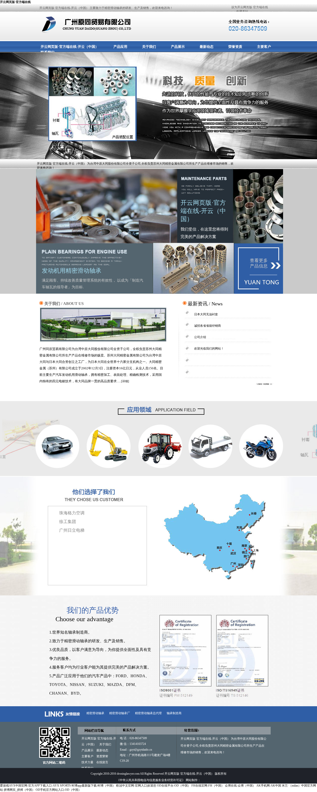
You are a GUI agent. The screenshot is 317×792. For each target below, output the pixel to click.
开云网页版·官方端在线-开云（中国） (70, 47)
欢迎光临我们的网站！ (209, 348)
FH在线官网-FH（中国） (207, 785)
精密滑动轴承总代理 (148, 713)
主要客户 (264, 47)
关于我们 (149, 47)
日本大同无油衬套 (206, 314)
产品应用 (120, 47)
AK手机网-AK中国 (268, 785)
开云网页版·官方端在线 (15, 2)
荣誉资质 (235, 47)
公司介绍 (200, 337)
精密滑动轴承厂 (119, 713)
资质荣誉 (102, 756)
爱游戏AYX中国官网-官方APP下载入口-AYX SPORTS (35, 785)
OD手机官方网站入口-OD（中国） (58, 790)
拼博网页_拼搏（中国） (19, 790)
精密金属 (229, 745)
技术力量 (87, 762)
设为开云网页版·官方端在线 (249, 7)
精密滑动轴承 (95, 713)
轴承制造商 (174, 713)
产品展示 (178, 47)
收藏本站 (242, 11)
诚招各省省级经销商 (207, 325)
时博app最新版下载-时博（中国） (93, 785)
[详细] (125, 381)
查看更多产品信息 (259, 263)
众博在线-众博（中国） (240, 785)
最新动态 (206, 47)
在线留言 (102, 762)
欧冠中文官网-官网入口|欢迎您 (136, 785)
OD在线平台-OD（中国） (174, 785)
